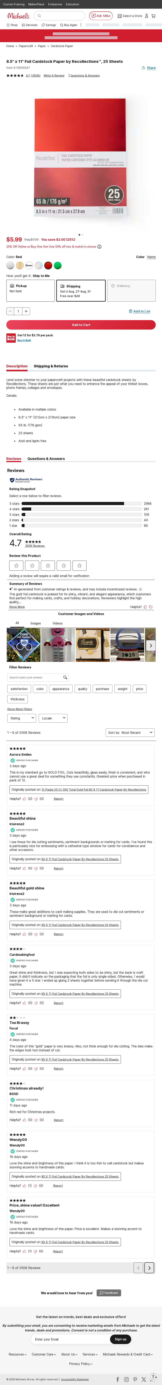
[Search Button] (39, 16)
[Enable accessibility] (153, 1376)
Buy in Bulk (24, 340)
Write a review (54, 75)
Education (72, 4)
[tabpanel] (81, 407)
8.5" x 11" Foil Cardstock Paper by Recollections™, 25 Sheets (64, 61)
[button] (26, 311)
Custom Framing (13, 4)
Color (140, 257)
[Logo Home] (18, 16)
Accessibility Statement (75, 1379)
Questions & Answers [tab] (46, 459)
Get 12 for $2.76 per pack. (35, 335)
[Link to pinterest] (135, 1379)
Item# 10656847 (18, 67)
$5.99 (14, 239)
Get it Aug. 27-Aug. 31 (75, 291)
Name (151, 257)
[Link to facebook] (118, 1379)
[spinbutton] (18, 311)
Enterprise (55, 4)
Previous (3, 158)
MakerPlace (36, 4)
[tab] (16, 366)
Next (159, 158)
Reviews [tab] (13, 459)
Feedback (111, 1292)
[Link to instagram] (126, 1379)
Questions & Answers (85, 75)
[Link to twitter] (144, 1379)
